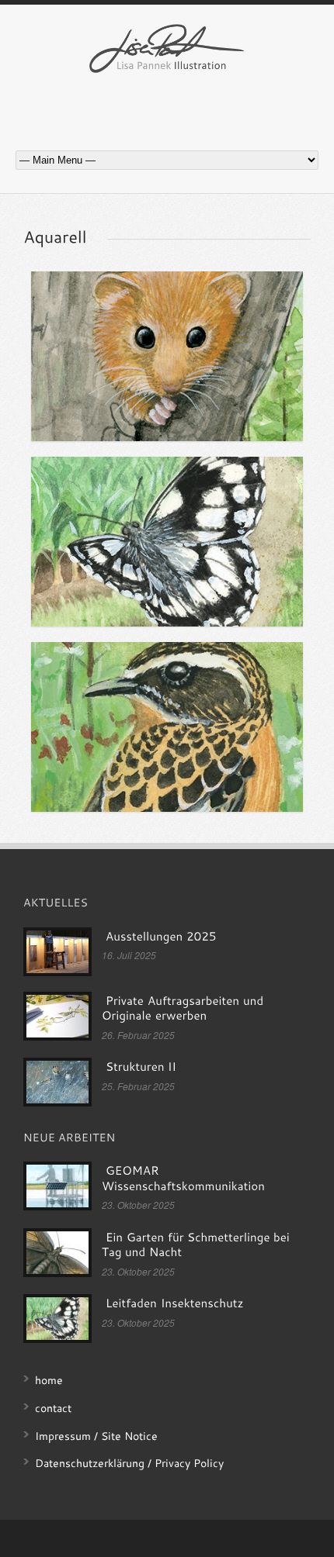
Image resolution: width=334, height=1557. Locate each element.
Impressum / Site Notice (96, 1435)
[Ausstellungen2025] (161, 936)
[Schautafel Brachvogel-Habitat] (167, 727)
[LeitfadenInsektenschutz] (174, 1303)
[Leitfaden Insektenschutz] (167, 542)
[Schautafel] (167, 356)
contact (53, 1407)
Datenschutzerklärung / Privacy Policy (129, 1462)
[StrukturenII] (140, 1067)
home (49, 1379)
